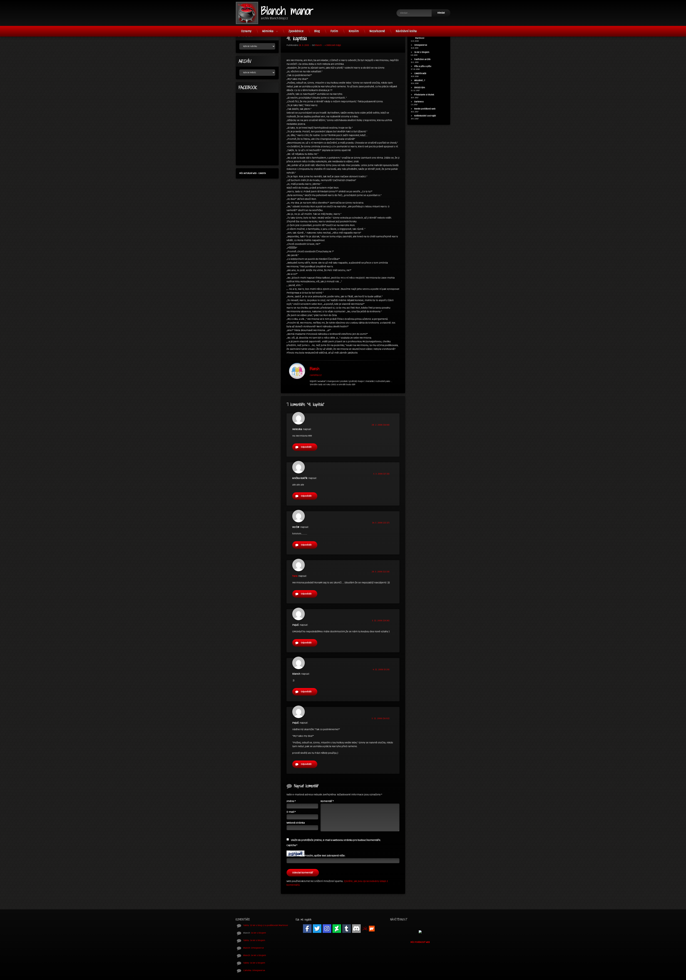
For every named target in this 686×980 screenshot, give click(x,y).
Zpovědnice (296, 31)
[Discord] (356, 928)
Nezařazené (377, 31)
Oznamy (246, 31)
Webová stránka (296, 822)
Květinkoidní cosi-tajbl (425, 115)
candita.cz (316, 374)
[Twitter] (317, 928)
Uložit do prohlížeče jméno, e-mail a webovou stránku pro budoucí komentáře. (336, 840)
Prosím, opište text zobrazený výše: (324, 855)
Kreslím (354, 31)
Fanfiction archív (422, 59)
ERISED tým (419, 87)
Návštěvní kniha (406, 31)
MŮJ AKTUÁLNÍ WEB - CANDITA (252, 173)
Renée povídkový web (425, 109)
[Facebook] (307, 928)
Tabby (246, 925)
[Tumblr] (346, 928)
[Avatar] (297, 371)
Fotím (334, 31)
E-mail (291, 811)
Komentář (327, 801)
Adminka (268, 31)
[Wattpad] (372, 928)
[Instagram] (327, 928)
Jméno (291, 801)
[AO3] (365, 928)
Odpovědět (306, 447)
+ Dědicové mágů (333, 45)
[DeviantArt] (336, 928)
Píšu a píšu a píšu (422, 66)
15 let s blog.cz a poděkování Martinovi (269, 925)
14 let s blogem (421, 52)
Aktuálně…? (419, 80)
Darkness (419, 101)
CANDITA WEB (420, 73)
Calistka (247, 970)
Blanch (318, 45)
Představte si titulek (424, 94)
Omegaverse (420, 45)
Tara (294, 576)
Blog (317, 31)
